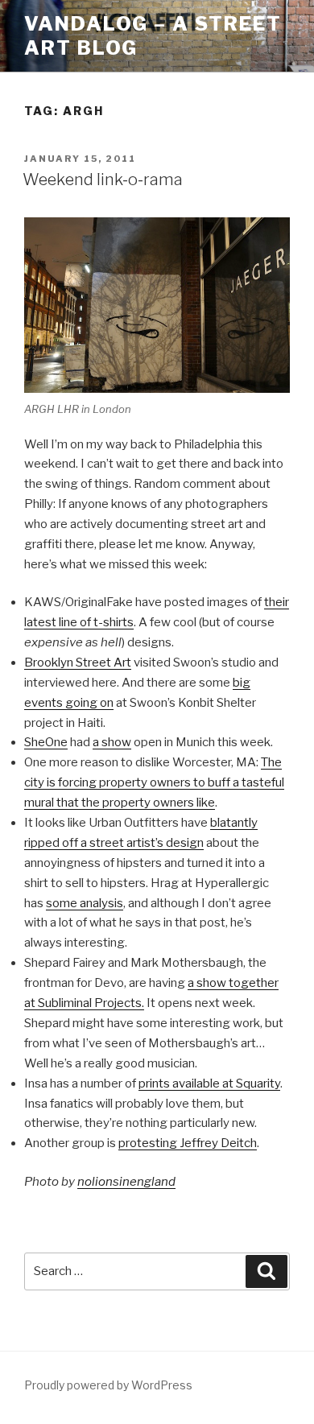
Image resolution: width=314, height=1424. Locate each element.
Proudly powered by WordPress (108, 1385)
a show (112, 742)
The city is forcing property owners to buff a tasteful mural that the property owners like (154, 782)
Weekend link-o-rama (103, 179)
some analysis (84, 903)
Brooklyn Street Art (77, 662)
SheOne (46, 742)
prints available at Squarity (209, 1083)
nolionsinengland (126, 1181)
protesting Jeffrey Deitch (187, 1143)
